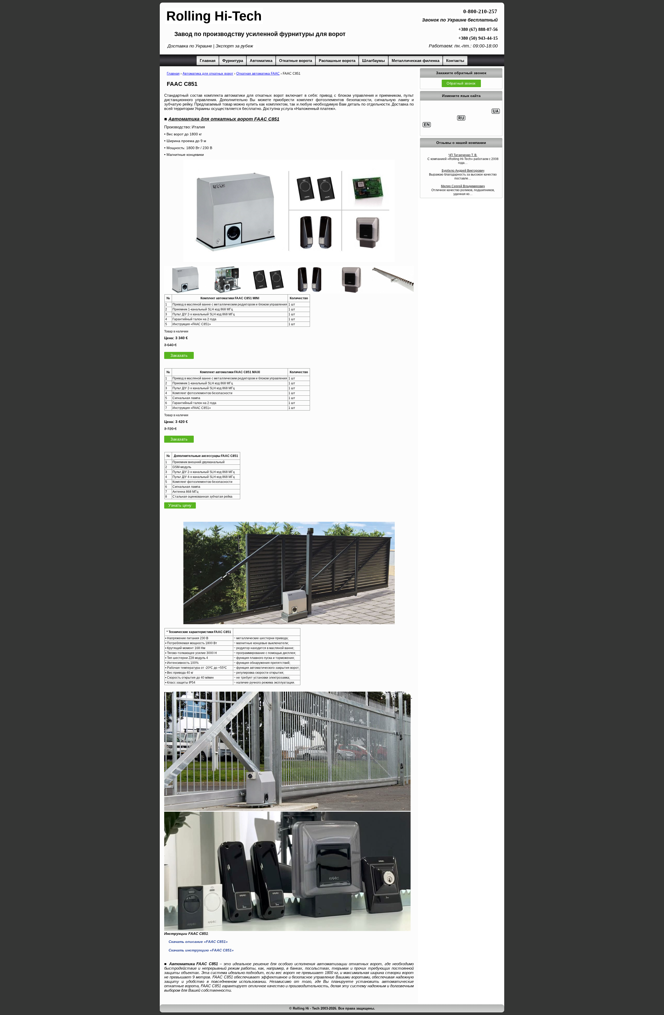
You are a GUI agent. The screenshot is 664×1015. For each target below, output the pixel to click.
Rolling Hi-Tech (214, 16)
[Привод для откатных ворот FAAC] (185, 292)
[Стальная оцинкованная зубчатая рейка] (393, 292)
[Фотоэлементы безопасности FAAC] (309, 292)
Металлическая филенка (415, 60)
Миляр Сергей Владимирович (463, 186)
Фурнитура (232, 60)
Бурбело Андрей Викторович (463, 170)
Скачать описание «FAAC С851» (198, 942)
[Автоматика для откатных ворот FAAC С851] (289, 260)
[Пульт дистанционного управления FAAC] (268, 292)
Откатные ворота (295, 60)
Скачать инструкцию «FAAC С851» (201, 950)
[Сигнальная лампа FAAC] (351, 292)
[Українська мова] (495, 113)
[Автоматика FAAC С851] (289, 623)
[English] (426, 126)
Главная (208, 60)
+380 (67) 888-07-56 (478, 29)
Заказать (179, 355)
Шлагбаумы (373, 60)
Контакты (455, 60)
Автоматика (261, 60)
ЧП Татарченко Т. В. (462, 155)
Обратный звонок (461, 83)
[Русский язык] (461, 120)
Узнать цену (180, 505)
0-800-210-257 (480, 11)
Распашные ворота (337, 60)
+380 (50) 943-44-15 (478, 38)
